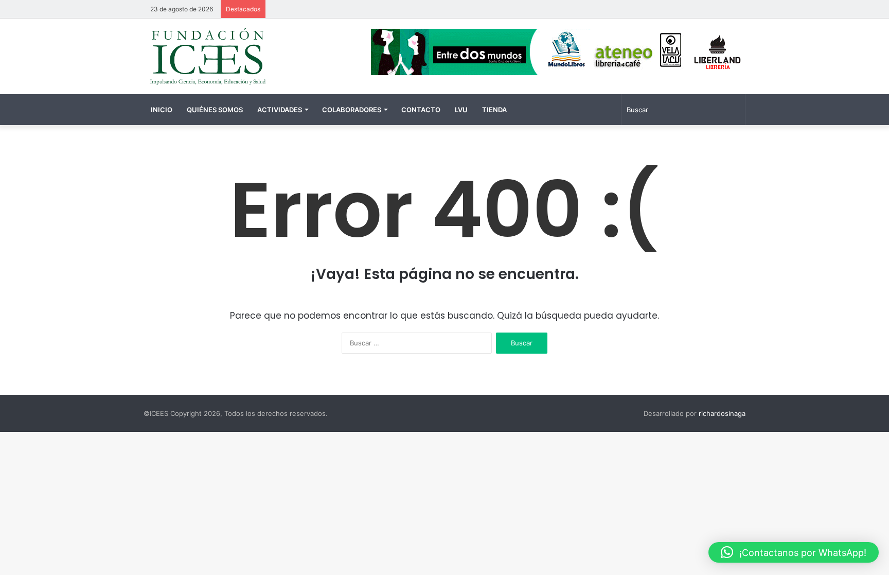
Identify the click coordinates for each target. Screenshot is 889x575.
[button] (793, 552)
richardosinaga (722, 413)
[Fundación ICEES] (239, 56)
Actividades (279, 110)
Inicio (161, 110)
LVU (461, 110)
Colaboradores (351, 110)
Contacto (420, 110)
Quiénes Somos (215, 110)
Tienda (494, 110)
